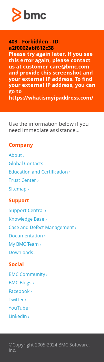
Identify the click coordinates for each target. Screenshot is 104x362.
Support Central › (27, 210)
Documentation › (27, 236)
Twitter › (18, 299)
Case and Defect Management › (43, 227)
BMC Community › (28, 274)
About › (17, 155)
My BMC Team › (25, 244)
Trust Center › (24, 180)
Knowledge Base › (28, 219)
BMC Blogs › (21, 282)
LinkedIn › (19, 316)
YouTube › (20, 308)
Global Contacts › (27, 163)
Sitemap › (19, 189)
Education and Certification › (39, 172)
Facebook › (20, 291)
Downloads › (22, 252)
